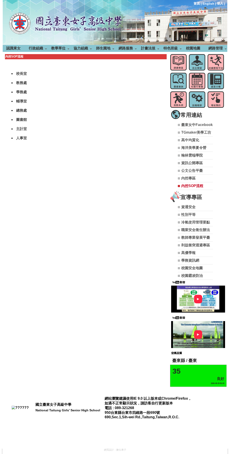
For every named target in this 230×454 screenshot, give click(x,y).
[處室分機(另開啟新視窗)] (216, 81)
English (208, 3)
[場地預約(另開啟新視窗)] (216, 99)
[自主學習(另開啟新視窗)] (197, 62)
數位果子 (121, 449)
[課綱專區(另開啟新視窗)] (178, 62)
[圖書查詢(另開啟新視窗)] (178, 81)
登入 (220, 3)
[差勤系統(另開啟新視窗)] (178, 99)
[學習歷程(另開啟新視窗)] (216, 62)
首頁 (197, 3)
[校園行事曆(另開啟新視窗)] (197, 81)
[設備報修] (197, 99)
